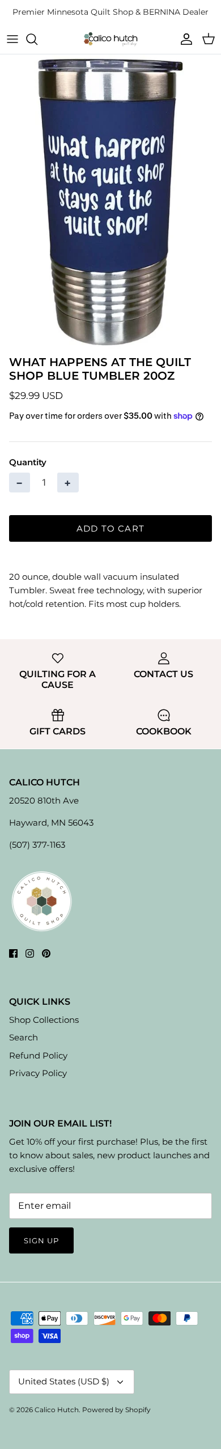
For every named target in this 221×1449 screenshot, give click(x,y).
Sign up (41, 1240)
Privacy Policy (38, 1073)
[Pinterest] (46, 953)
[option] (110, 201)
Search (23, 1037)
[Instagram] (30, 953)
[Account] (183, 39)
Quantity (27, 462)
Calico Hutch (57, 1409)
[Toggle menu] (12, 39)
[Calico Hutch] (110, 38)
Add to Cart (110, 528)
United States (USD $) (63, 1381)
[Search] (37, 39)
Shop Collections (44, 1019)
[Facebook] (13, 953)
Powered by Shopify (116, 1409)
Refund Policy (38, 1055)
